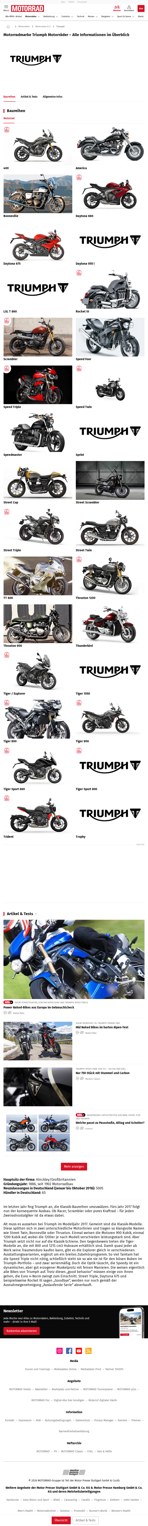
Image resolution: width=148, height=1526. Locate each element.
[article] (37, 149)
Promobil (79, 1510)
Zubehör (65, 16)
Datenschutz (83, 1420)
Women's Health (120, 1510)
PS (55, 1451)
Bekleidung (49, 16)
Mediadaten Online (65, 1369)
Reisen (91, 16)
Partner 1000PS (114, 1369)
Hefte (71, 2)
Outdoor (65, 1510)
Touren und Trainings (37, 1369)
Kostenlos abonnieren (22, 1331)
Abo (63, 2)
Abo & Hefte (104, 1451)
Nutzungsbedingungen (58, 1420)
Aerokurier (13, 1500)
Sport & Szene (124, 16)
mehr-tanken (131, 1500)
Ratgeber (105, 16)
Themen (136, 1420)
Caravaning (70, 1500)
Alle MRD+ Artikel (13, 16)
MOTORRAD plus (126, 1389)
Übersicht (61, 1520)
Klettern (114, 1500)
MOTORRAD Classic (72, 1451)
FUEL (90, 1451)
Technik (80, 16)
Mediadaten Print (91, 1369)
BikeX (56, 1500)
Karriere (122, 1420)
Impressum (25, 1420)
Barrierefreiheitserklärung (74, 1431)
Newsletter (41, 1389)
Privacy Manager (104, 1420)
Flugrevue (100, 1500)
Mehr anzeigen (74, 1166)
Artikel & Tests (85, 1520)
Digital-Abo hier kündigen (69, 1400)
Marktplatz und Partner (65, 1389)
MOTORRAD (43, 1451)
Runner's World (98, 1510)
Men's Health (25, 1510)
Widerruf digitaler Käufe (102, 1400)
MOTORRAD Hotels (20, 1389)
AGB (38, 1420)
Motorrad (8, 118)
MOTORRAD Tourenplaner (98, 1389)
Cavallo (85, 1500)
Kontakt (9, 1420)
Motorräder (30, 16)
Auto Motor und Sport (36, 1500)
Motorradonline (46, 1510)
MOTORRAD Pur (40, 1400)
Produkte (82, 2)
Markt (141, 16)
